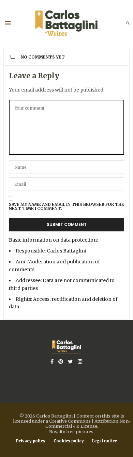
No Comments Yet (43, 57)
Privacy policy (30, 441)
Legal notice (104, 441)
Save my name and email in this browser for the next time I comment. (66, 206)
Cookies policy (69, 441)
